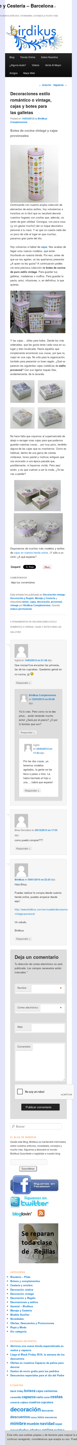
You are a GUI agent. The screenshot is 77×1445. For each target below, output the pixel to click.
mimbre (18, 1423)
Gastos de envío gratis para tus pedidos (34, 1371)
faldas (34, 1417)
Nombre (21, 988)
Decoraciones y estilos (24, 1302)
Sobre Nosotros (49, 57)
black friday (16, 1391)
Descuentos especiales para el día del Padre (37, 1375)
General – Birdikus (21, 1306)
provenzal (56, 601)
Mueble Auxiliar (19, 1314)
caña (39, 1397)
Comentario (23, 1046)
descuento (47, 1410)
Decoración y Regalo (22, 598)
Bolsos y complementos (25, 1281)
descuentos (20, 1416)
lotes (41, 1417)
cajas (44, 247)
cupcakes (47, 1402)
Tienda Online (27, 57)
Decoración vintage (54, 594)
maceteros (51, 1417)
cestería (15, 1402)
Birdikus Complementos (37, 605)
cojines (24, 1402)
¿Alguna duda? (17, 65)
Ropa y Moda (18, 1327)
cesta (46, 1397)
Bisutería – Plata (20, 1277)
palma (59, 1430)
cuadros (34, 1402)
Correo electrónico (27, 1007)
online (48, 1430)
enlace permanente (21, 609)
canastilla (15, 1397)
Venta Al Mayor (53, 65)
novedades (19, 1430)
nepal (58, 1424)
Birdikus (19, 879)
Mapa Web (29, 73)
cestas (56, 1396)
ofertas (35, 1430)
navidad (47, 1423)
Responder (23, 682)
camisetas (50, 1391)
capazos (29, 1396)
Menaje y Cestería (45, 598)
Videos (35, 65)
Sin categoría (18, 1331)
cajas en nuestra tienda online (31, 552)
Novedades (17, 1319)
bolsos (30, 1390)
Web (20, 1027)
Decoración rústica (21, 1289)
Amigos (13, 73)
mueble (33, 1423)
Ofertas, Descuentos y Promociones (32, 1323)
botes (25, 601)
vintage (14, 605)
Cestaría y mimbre (21, 1285)
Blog (11, 57)
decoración (43, 601)
